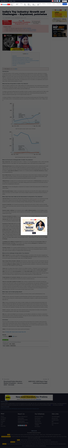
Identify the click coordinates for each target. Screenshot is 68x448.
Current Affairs (17, 4)
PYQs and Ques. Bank (39, 4)
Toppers (53, 3)
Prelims (21, 3)
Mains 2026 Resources (29, 4)
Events (14, 1)
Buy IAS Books (25, 4)
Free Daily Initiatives (34, 4)
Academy (6, 1)
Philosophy (10, 1)
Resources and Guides (12, 4)
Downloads (49, 3)
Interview (43, 3)
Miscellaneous (59, 3)
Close (34, 233)
